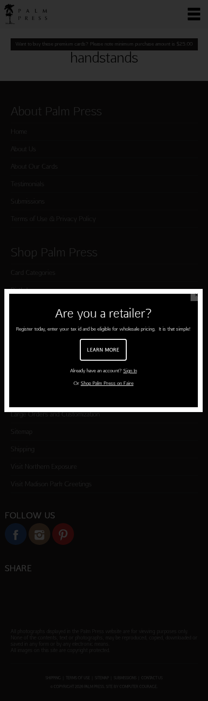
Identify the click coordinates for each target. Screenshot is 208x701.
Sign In (130, 370)
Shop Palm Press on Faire (107, 383)
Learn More (103, 349)
